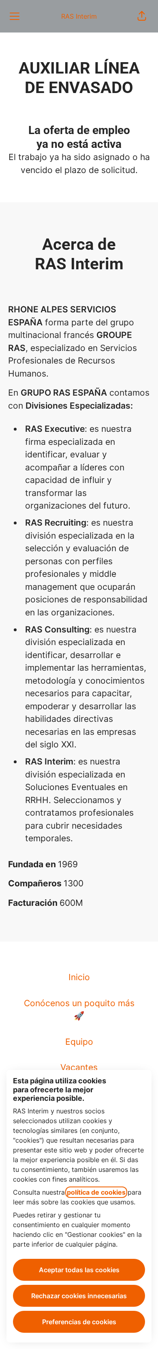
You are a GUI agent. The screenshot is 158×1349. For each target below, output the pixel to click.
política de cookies (96, 1192)
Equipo (79, 1042)
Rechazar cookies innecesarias (79, 1296)
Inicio (79, 977)
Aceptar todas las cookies (79, 1270)
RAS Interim (79, 16)
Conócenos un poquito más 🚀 (79, 1009)
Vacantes (79, 1067)
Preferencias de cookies (79, 1322)
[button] (141, 16)
